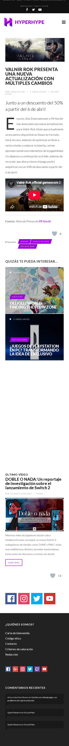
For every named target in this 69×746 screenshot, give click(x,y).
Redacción (11, 654)
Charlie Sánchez (21, 494)
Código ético (13, 638)
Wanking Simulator (34, 3)
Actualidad (19, 340)
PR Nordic (45, 221)
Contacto (11, 643)
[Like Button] (54, 233)
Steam (24, 241)
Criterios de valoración (19, 649)
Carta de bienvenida (17, 633)
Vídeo (39, 494)
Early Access (41, 241)
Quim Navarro (14, 712)
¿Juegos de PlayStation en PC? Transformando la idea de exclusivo (34, 350)
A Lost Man (29, 712)
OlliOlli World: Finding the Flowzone (33, 305)
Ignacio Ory (18, 92)
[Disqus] (34, 412)
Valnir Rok (28, 246)
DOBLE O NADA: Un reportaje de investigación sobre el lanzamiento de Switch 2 (33, 483)
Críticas (17, 297)
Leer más (13, 562)
